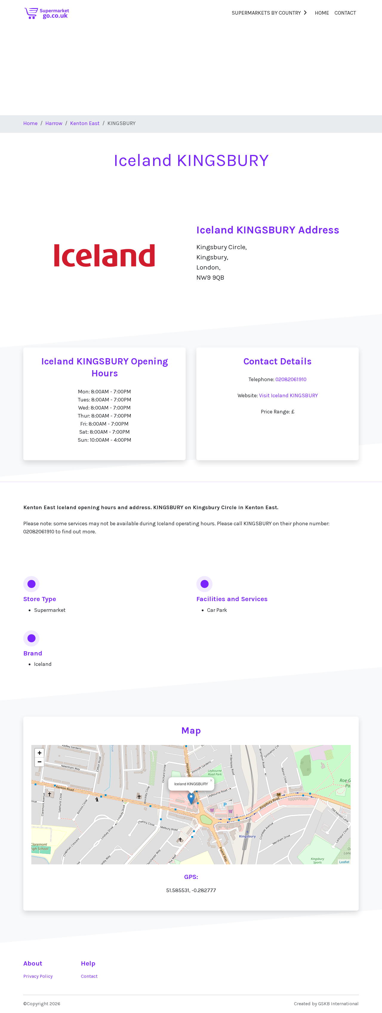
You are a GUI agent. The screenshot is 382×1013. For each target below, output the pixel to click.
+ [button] (39, 753)
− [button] (39, 762)
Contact (345, 13)
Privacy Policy (38, 976)
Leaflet (344, 861)
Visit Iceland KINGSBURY (288, 395)
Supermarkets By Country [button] (266, 13)
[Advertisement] (191, 70)
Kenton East (85, 123)
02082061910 (290, 379)
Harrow (53, 123)
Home (322, 13)
